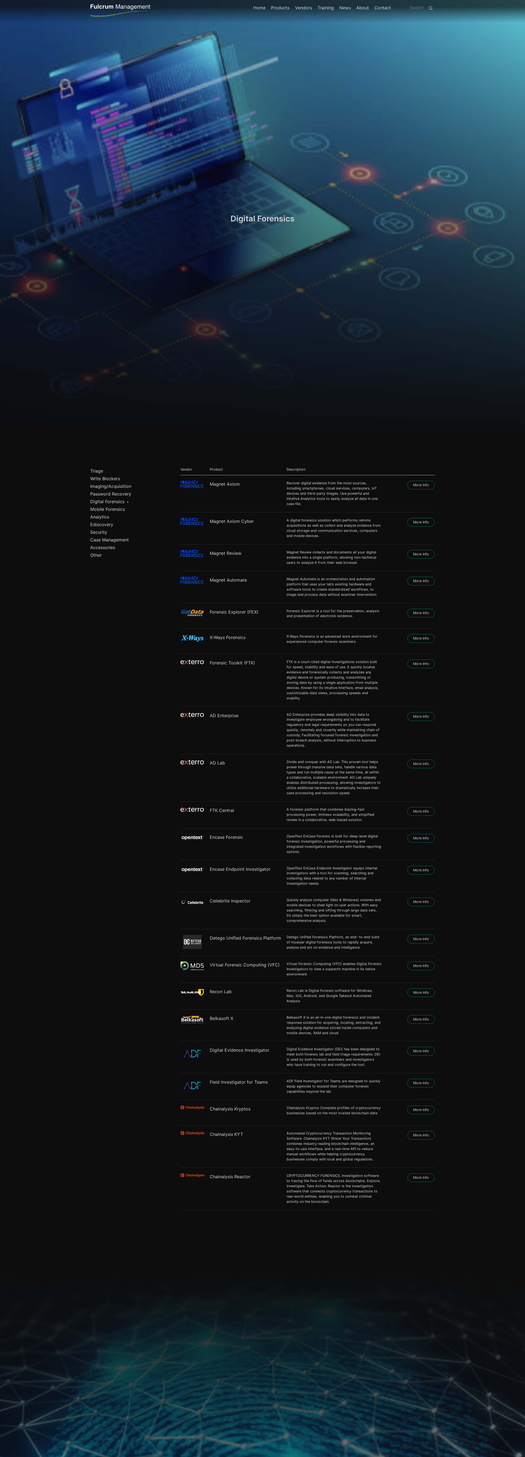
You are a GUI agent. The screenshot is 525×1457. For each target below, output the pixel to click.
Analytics (99, 517)
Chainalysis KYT (226, 1134)
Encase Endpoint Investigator (240, 869)
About (362, 7)
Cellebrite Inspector (230, 901)
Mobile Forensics (107, 509)
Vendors (303, 7)
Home (259, 7)
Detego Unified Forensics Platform (245, 938)
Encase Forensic (226, 837)
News (345, 7)
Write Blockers (105, 478)
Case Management (109, 540)
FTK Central (222, 810)
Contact (382, 7)
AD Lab (217, 763)
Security (98, 532)
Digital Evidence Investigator (239, 1050)
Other (96, 555)
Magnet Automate (228, 580)
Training (325, 7)
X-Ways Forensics (228, 637)
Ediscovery (101, 524)
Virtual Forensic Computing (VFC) (245, 965)
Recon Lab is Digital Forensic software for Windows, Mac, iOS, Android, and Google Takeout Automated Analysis (330, 996)
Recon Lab (221, 991)
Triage (96, 471)
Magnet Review (225, 553)
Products (280, 7)
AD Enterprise (224, 715)
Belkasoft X (221, 1018)
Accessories (102, 547)
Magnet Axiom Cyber (232, 521)
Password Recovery (110, 494)
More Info (421, 485)
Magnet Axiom (225, 484)
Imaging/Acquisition (110, 486)
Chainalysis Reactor (230, 1176)
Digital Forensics (107, 501)
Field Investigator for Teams (239, 1082)
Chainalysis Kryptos (230, 1109)
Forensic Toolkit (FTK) (232, 663)
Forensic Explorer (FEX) (234, 612)
